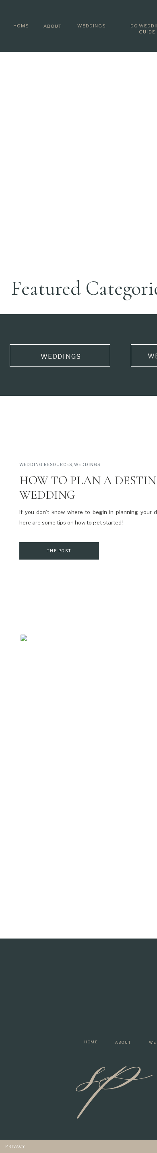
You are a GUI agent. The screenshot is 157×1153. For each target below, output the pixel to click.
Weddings (87, 464)
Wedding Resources (45, 464)
